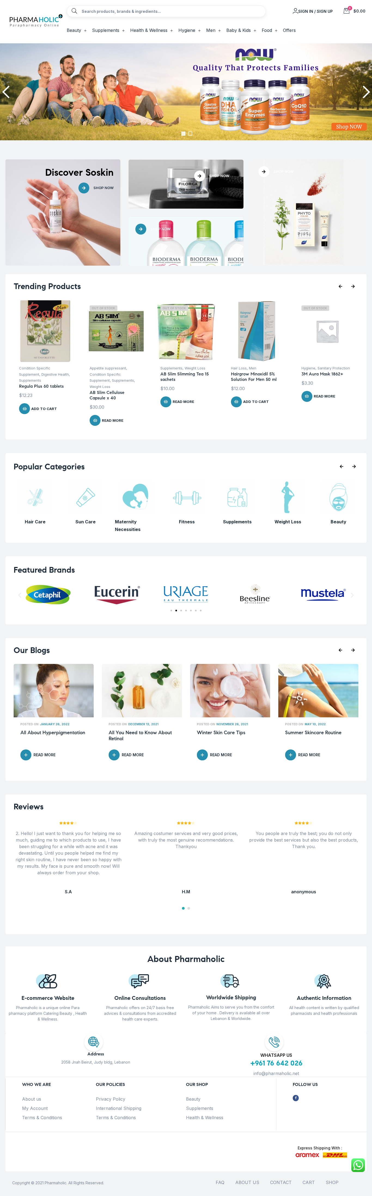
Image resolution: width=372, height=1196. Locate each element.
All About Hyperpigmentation (52, 733)
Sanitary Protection (334, 368)
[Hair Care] (35, 512)
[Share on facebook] (296, 1098)
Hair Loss (239, 368)
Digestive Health (55, 374)
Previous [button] (7, 91)
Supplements (30, 380)
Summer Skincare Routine (313, 733)
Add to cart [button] (44, 408)
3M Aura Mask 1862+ (322, 374)
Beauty (193, 1099)
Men (252, 368)
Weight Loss (100, 386)
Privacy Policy (110, 1099)
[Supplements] (237, 512)
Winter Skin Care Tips (221, 733)
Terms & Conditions (42, 1117)
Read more (112, 420)
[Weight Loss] (288, 512)
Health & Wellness (204, 1117)
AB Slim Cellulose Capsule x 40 (107, 395)
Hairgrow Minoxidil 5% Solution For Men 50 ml (254, 376)
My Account (35, 1108)
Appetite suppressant (108, 368)
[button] (19, 595)
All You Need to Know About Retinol (140, 736)
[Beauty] (339, 512)
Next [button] (365, 91)
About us (31, 1099)
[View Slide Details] (186, 91)
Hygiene (308, 368)
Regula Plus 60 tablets (41, 386)
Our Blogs (32, 650)
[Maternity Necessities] (136, 512)
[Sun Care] (86, 512)
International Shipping (118, 1108)
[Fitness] (187, 512)
